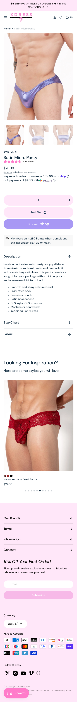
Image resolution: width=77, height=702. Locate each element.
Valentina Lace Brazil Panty (20, 479)
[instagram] (15, 673)
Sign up (34, 242)
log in (47, 242)
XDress (21, 686)
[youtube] (23, 673)
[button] (5, 17)
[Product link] (38, 425)
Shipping (8, 172)
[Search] (61, 17)
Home (7, 28)
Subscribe (38, 595)
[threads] (39, 673)
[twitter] (7, 673)
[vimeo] (31, 673)
